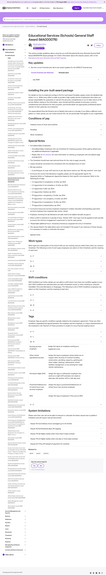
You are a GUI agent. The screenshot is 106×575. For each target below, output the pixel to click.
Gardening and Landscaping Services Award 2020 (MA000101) (15, 231)
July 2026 (36, 80)
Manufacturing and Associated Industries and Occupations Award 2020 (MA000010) (16, 307)
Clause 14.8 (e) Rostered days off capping (45, 429)
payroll (38, 453)
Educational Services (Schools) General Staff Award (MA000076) (16, 179)
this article (46, 155)
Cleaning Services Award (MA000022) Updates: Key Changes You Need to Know (15, 140)
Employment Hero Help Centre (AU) (13, 26)
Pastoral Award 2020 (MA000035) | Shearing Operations (14, 362)
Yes (34, 466)
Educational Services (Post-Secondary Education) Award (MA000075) (16, 172)
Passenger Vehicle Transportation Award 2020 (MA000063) (15, 335)
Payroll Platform (30, 26)
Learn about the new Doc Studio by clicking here (81, 2)
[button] (14, 45)
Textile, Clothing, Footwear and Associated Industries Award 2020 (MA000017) (16, 485)
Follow (99, 45)
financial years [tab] (64, 72)
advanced (30, 2)
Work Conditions (36, 135)
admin (31, 453)
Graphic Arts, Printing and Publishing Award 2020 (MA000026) (15, 243)
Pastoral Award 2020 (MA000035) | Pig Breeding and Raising (16, 350)
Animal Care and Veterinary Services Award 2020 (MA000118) (15, 87)
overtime (45, 453)
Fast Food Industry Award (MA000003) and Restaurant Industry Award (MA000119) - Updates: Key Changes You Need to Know (16, 200)
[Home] (11, 8)
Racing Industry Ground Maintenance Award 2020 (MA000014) (15, 394)
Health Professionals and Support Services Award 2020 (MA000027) (16, 255)
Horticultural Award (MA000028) (17, 260)
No (41, 466)
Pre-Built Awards (42, 26)
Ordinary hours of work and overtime (43, 125)
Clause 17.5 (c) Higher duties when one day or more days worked (54, 439)
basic (22, 2)
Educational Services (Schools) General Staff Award (46, 58)
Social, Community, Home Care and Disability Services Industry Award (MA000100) (16, 458)
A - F (32, 256)
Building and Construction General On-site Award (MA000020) (15, 118)
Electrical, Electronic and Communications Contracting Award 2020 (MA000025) (16, 191)
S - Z (32, 271)
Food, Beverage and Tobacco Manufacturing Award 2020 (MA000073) (16, 219)
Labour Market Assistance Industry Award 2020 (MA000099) (15, 290)
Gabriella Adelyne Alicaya (39, 44)
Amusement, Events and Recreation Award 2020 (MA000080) (14, 80)
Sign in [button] (77, 8)
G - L (32, 261)
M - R (32, 266)
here (34, 97)
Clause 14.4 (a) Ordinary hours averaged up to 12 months (51, 424)
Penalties (33, 130)
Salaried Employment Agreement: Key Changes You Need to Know (16, 432)
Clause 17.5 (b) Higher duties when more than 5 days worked (52, 434)
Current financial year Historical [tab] (42, 72)
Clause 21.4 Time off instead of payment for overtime (49, 444)
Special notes (35, 235)
